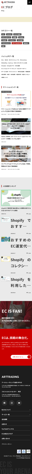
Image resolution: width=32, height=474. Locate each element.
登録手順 (19, 74)
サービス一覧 (6, 414)
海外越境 (13, 74)
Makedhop (4, 63)
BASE (6, 60)
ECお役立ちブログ (7, 434)
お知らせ (4, 424)
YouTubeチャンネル (8, 429)
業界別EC (26, 43)
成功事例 (4, 74)
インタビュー (12, 40)
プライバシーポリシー (7, 444)
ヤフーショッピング (17, 43)
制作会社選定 (21, 71)
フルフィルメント (6, 43)
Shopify (4, 40)
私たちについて (6, 410)
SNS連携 (18, 65)
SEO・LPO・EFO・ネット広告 (20, 63)
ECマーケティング (6, 37)
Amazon (9, 34)
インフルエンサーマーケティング (9, 68)
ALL (3, 34)
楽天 (3, 46)
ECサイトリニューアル (14, 60)
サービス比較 (5, 71)
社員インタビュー (26, 74)
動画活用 (28, 71)
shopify (21, 37)
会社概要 (4, 419)
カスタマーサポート (22, 68)
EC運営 (14, 37)
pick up (11, 63)
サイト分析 (20, 40)
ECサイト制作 (17, 34)
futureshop (24, 60)
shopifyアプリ (10, 65)
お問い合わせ (6, 439)
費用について (5, 77)
